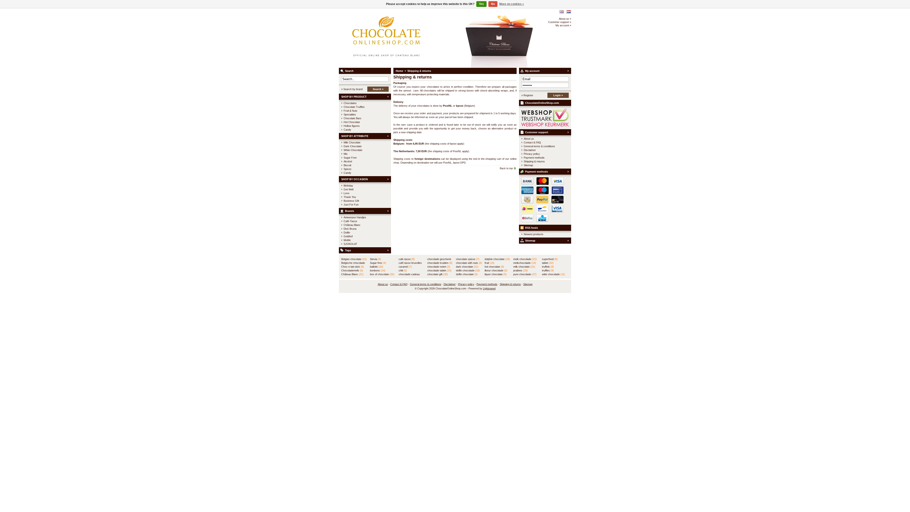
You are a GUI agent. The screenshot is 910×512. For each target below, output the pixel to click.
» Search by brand (352, 89)
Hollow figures (352, 125)
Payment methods (534, 157)
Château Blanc (352, 225)
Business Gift (351, 200)
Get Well (348, 189)
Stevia (375, 259)
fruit (489, 262)
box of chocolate (382, 274)
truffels (548, 266)
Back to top (506, 168)
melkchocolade (524, 262)
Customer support (536, 132)
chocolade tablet (439, 270)
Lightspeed (489, 288)
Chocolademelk (352, 270)
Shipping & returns (419, 70)
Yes (481, 4)
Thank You (350, 197)
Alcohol (348, 161)
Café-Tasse (350, 221)
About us (529, 138)
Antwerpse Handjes (355, 217)
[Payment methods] (541, 202)
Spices (347, 169)
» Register (527, 95)
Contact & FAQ (532, 142)
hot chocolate (494, 266)
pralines (520, 270)
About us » (565, 18)
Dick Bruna (350, 228)
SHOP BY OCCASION (354, 179)
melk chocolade (525, 259)
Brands (349, 211)
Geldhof (348, 236)
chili (403, 270)
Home (399, 70)
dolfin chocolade (468, 270)
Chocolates (350, 103)
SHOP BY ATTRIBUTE (354, 136)
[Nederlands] (568, 12)
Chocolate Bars (352, 118)
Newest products (533, 234)
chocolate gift (437, 274)
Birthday (348, 185)
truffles (548, 270)
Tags (348, 250)
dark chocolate (467, 266)
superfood (550, 259)
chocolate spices (467, 259)
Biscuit (347, 165)
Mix (346, 153)
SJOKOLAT (350, 243)
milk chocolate (524, 266)
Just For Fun (351, 204)
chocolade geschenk (439, 259)
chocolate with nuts (469, 262)
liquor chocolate (496, 274)
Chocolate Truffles (354, 106)
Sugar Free (350, 157)
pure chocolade (525, 274)
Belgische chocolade (353, 263)
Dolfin (347, 232)
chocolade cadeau (409, 274)
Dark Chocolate (353, 146)
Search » (378, 89)
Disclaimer (530, 150)
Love (346, 193)
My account (532, 70)
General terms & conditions (539, 146)
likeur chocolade (496, 270)
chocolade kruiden (439, 262)
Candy (347, 129)
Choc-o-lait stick (352, 266)
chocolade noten (438, 266)
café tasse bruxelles (410, 263)
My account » (563, 25)
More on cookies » (511, 4)
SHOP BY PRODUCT (354, 96)
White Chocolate (353, 150)
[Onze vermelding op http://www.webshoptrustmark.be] (545, 125)
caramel (405, 266)
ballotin (376, 266)
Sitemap (528, 165)
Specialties (350, 114)
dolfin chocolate (467, 274)
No (493, 4)
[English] (561, 12)
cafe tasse (407, 259)
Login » (558, 95)
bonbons (377, 270)
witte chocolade (553, 274)
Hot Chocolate (352, 122)
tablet (548, 262)
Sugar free (378, 262)
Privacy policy (532, 153)
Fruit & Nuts (350, 110)
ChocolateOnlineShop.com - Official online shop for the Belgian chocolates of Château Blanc (401, 38)
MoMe (347, 240)
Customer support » (559, 22)
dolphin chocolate (497, 259)
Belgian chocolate (354, 259)
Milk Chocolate (352, 142)
